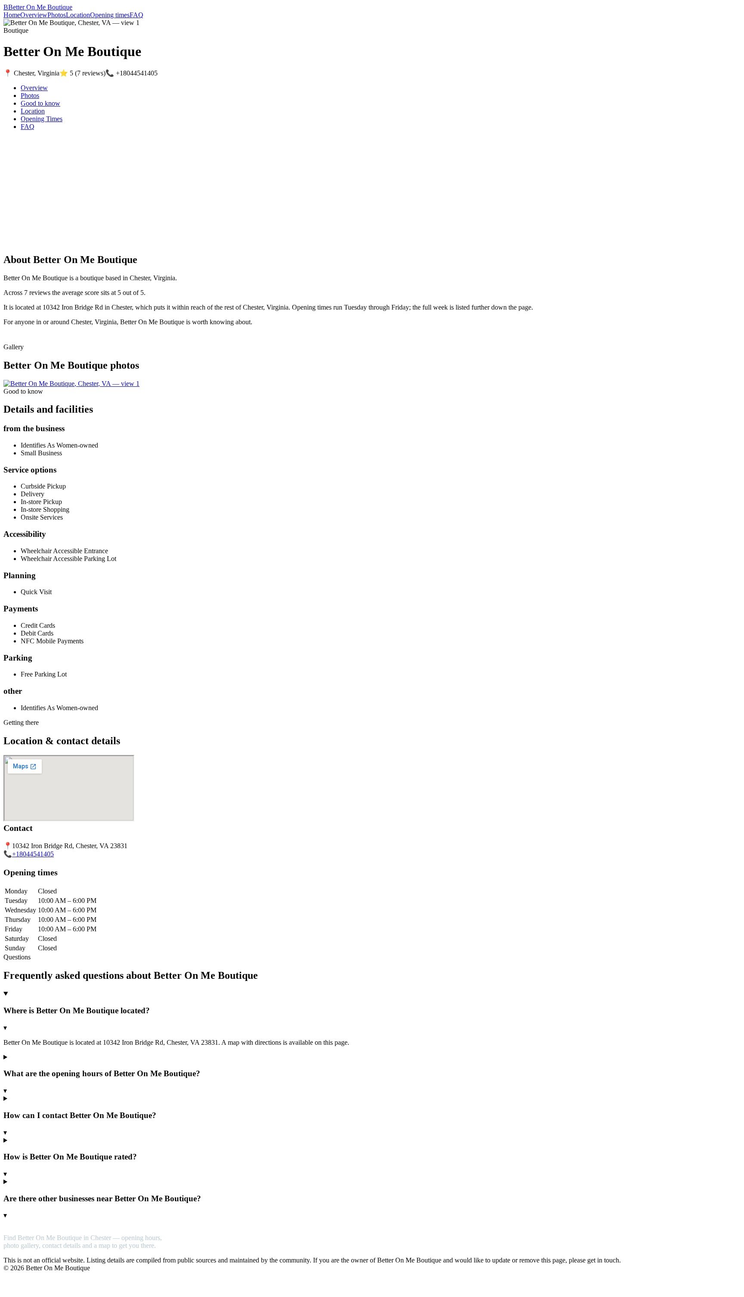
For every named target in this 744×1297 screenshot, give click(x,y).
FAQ (136, 15)
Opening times (110, 15)
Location (78, 15)
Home (11, 15)
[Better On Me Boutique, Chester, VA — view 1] (71, 383)
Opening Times (41, 118)
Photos (56, 15)
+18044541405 (33, 854)
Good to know (40, 103)
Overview (33, 15)
